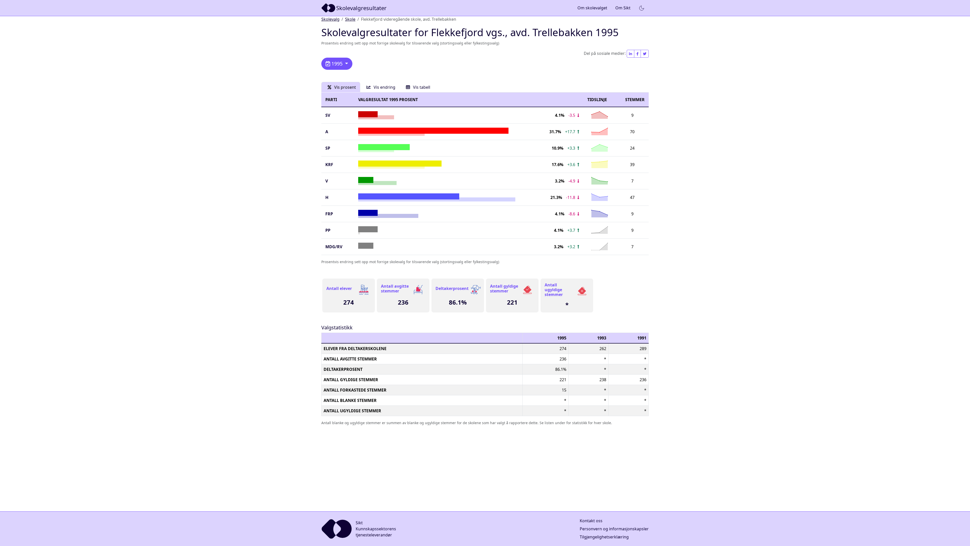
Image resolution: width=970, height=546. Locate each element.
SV (327, 115)
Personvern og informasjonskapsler (614, 529)
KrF (329, 164)
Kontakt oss (591, 521)
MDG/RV (333, 246)
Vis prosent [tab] (344, 87)
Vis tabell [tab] (421, 87)
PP (327, 230)
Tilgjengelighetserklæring (604, 537)
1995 (337, 63)
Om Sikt (622, 8)
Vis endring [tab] (384, 87)
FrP (329, 214)
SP (327, 148)
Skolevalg (330, 19)
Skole (350, 19)
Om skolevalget (592, 8)
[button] (642, 8)
